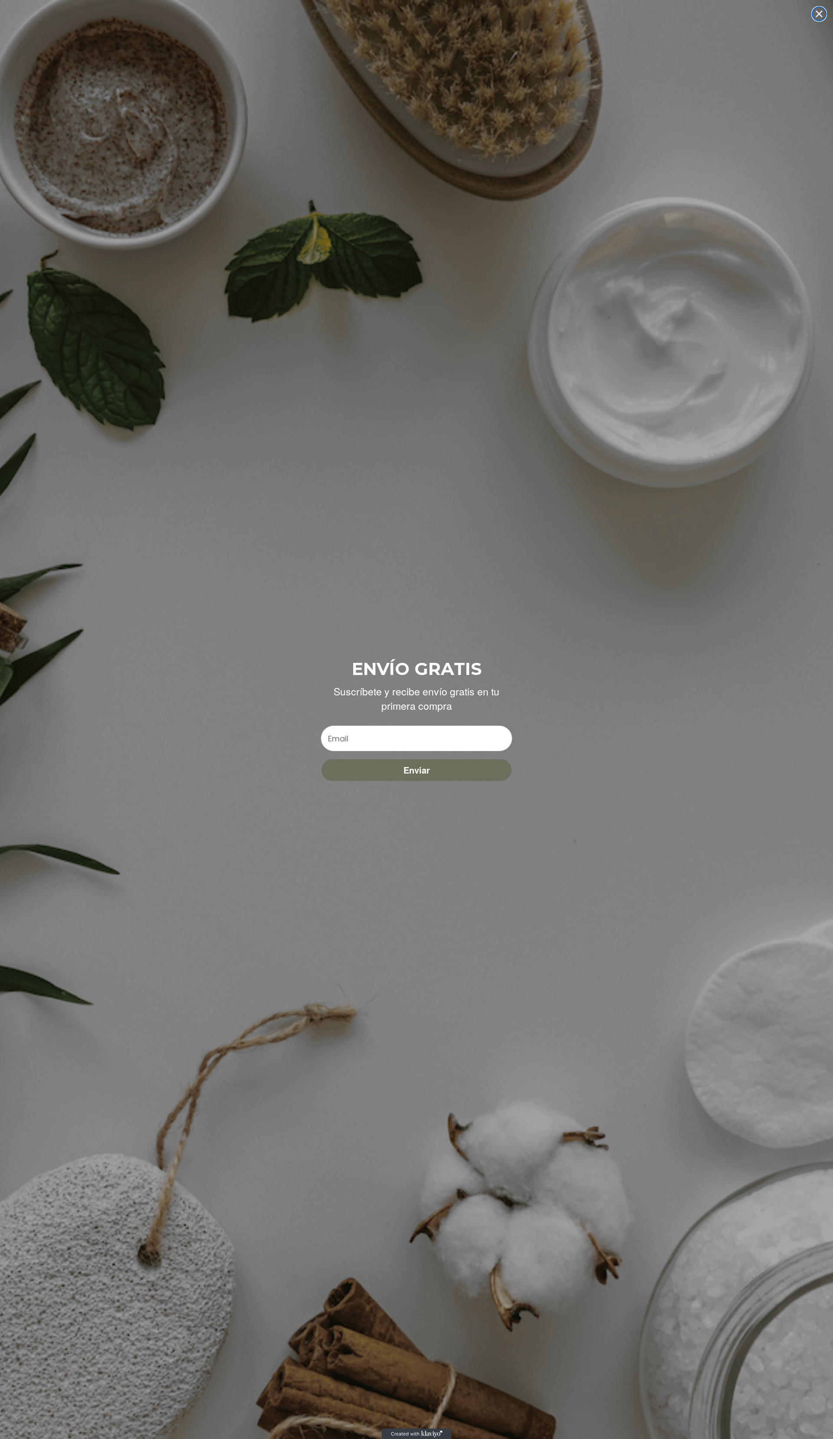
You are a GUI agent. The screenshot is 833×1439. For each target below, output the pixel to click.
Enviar (416, 770)
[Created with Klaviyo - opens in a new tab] (416, 1434)
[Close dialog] (819, 14)
